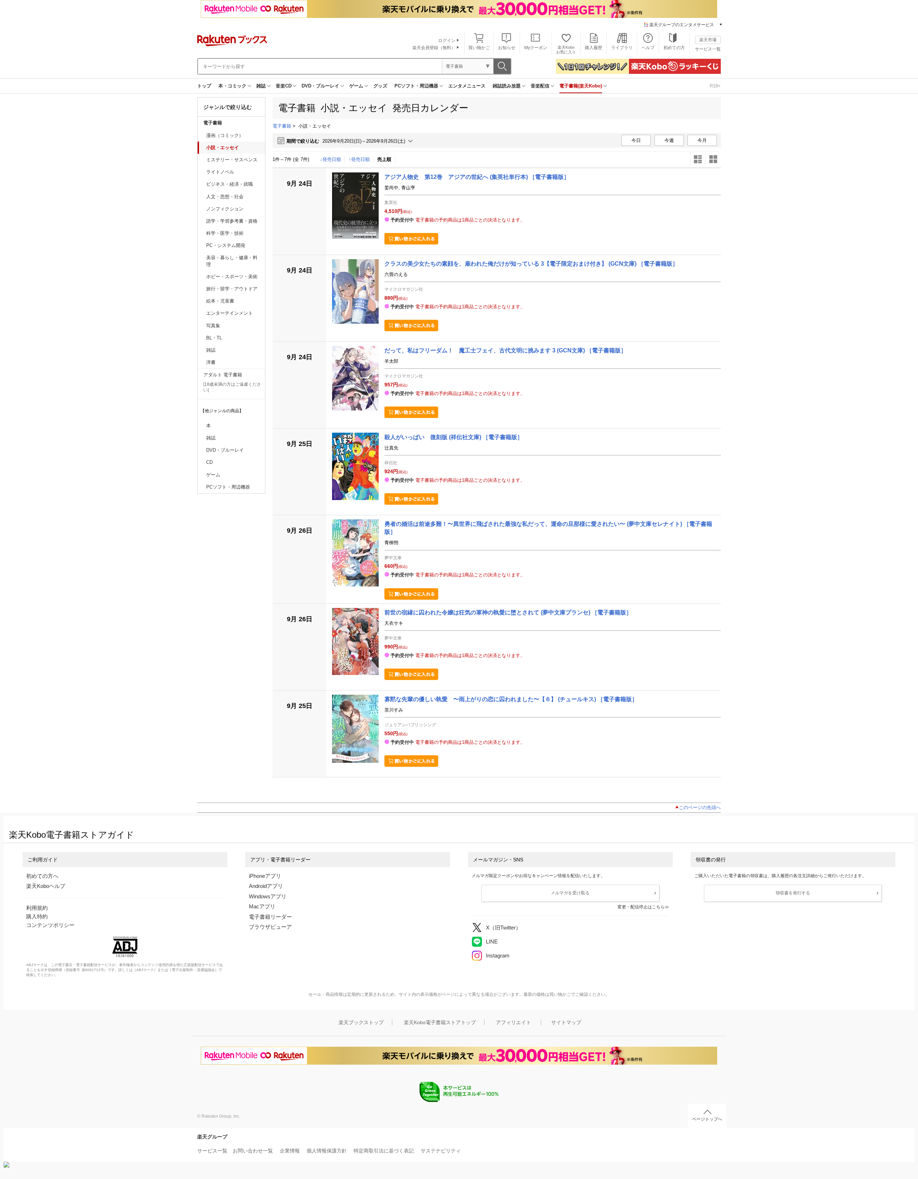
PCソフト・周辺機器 (416, 86)
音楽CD (284, 86)
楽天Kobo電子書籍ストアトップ (440, 1022)
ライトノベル (220, 172)
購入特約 (37, 916)
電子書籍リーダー (270, 917)
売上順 (384, 159)
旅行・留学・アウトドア (231, 288)
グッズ (380, 86)
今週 (669, 140)
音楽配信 (540, 86)
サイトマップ (566, 1022)
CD (209, 462)
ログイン (446, 40)
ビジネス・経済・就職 (229, 184)
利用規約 (37, 908)
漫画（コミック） (224, 135)
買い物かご (479, 47)
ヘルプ (648, 47)
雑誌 (261, 86)
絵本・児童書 (220, 301)
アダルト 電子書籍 (222, 374)
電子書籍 (212, 122)
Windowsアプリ (268, 896)
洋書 (211, 362)
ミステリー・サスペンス (231, 159)
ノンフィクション (224, 208)
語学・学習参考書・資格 (231, 221)
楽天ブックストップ (361, 1022)
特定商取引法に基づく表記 (384, 1151)
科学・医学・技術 (224, 233)
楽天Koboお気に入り (566, 49)
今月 (702, 140)
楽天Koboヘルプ (45, 886)
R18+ (715, 86)
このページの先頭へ (700, 807)
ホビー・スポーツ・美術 (231, 276)
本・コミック (232, 86)
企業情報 (290, 1151)
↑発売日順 (359, 159)
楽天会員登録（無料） (433, 48)
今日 (636, 140)
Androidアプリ (266, 886)
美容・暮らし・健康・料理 (231, 261)
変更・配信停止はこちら (641, 906)
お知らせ (506, 47)
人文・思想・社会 (224, 196)
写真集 (213, 325)
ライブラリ (622, 47)
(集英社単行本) (476, 177)
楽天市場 (707, 39)
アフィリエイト (513, 1022)
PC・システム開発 (225, 245)
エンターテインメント (229, 313)
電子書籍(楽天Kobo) (580, 86)
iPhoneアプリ (265, 876)
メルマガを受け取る (570, 892)
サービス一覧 (708, 49)
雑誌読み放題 (507, 86)
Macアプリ (262, 906)
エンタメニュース (467, 86)
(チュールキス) (511, 699)
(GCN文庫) (531, 264)
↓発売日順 (330, 159)
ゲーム (356, 86)
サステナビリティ (441, 1151)
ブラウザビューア (270, 927)
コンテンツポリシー (50, 925)
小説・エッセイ (222, 147)
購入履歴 (593, 47)
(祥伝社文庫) (453, 437)
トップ (204, 86)
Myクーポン (535, 47)
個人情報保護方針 (327, 1151)
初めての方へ (42, 876)
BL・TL (214, 338)
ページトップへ (707, 1119)
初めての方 (674, 47)
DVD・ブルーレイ (320, 86)
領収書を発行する (793, 892)
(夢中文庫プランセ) (508, 612)
